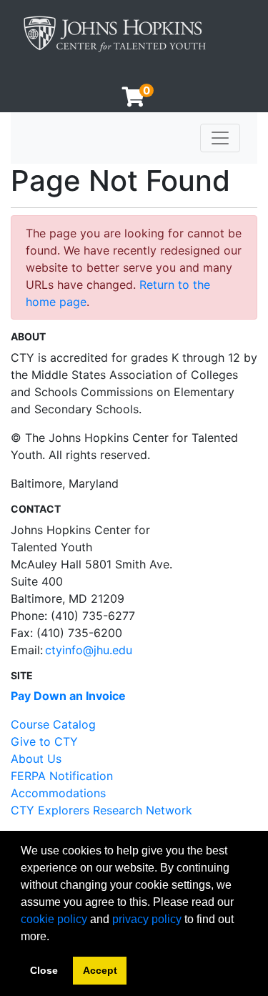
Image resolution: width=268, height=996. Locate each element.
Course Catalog (53, 724)
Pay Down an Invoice (68, 696)
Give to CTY (44, 741)
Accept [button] (100, 970)
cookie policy (54, 919)
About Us (36, 758)
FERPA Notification (62, 776)
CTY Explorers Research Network (101, 810)
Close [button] (44, 970)
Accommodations (58, 793)
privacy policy (147, 919)
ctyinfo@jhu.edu (88, 650)
